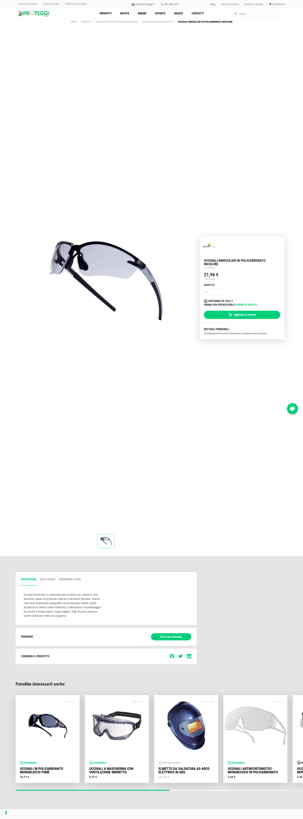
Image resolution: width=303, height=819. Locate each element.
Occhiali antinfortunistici (158, 21)
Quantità (209, 284)
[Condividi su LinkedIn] (189, 657)
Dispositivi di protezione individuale (117, 21)
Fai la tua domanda (171, 636)
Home (74, 21)
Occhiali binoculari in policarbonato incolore (205, 21)
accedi (259, 4)
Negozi (178, 13)
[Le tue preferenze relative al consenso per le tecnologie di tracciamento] (6, 813)
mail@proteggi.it (145, 4)
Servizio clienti (230, 4)
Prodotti (106, 13)
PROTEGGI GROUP (27, 4)
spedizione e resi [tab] (70, 579)
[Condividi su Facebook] (172, 657)
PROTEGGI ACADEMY (76, 4)
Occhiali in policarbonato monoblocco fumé (41, 770)
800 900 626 (171, 4)
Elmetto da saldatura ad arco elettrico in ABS (184, 770)
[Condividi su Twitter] (180, 657)
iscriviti (249, 4)
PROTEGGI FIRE (51, 4)
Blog (212, 4)
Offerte (160, 13)
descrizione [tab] (28, 579)
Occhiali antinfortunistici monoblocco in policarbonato (253, 770)
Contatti (198, 13)
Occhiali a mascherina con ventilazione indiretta (111, 770)
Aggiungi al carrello (244, 314)
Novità (124, 13)
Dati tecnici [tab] (47, 579)
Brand (142, 13)
